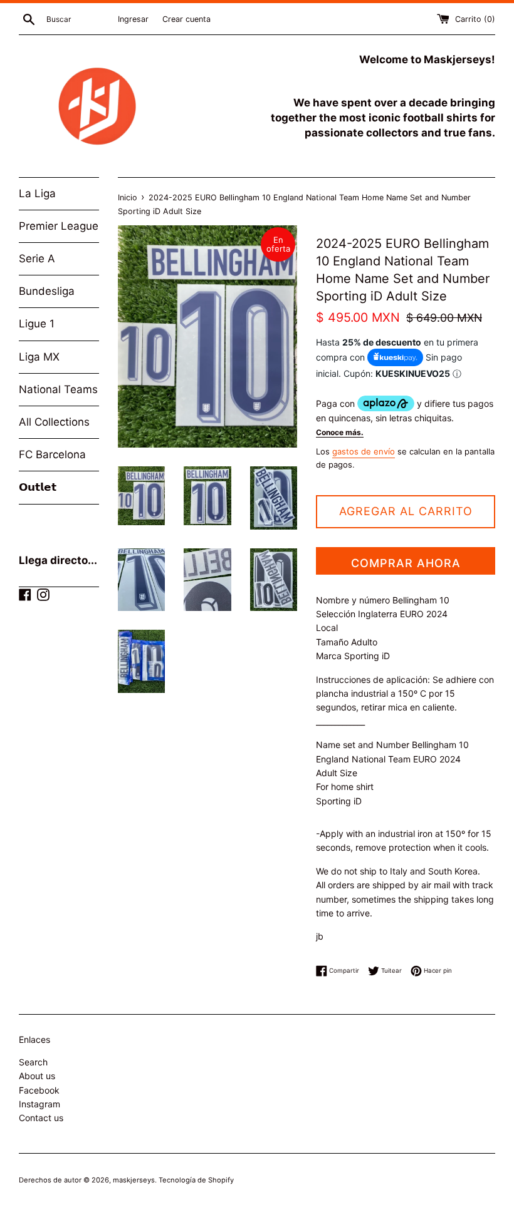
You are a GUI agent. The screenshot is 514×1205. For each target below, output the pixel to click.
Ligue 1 (37, 323)
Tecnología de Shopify (196, 1180)
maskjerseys (134, 1180)
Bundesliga (47, 291)
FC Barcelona (52, 454)
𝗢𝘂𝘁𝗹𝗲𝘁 (37, 487)
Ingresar (133, 19)
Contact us (41, 1117)
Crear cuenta (186, 19)
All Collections (54, 422)
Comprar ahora (406, 563)
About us (37, 1075)
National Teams (58, 389)
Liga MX (39, 357)
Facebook (39, 1090)
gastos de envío (363, 451)
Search (33, 1062)
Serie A (37, 258)
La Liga (37, 193)
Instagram (39, 1104)
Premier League (58, 226)
